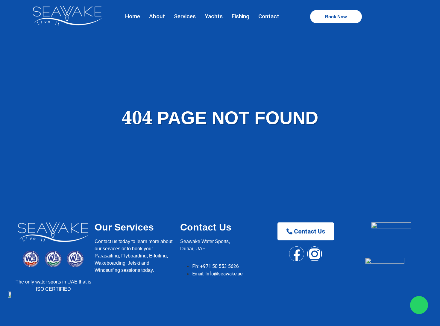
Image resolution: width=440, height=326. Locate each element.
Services (185, 16)
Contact (268, 16)
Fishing (240, 16)
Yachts (214, 16)
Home (132, 16)
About (157, 16)
